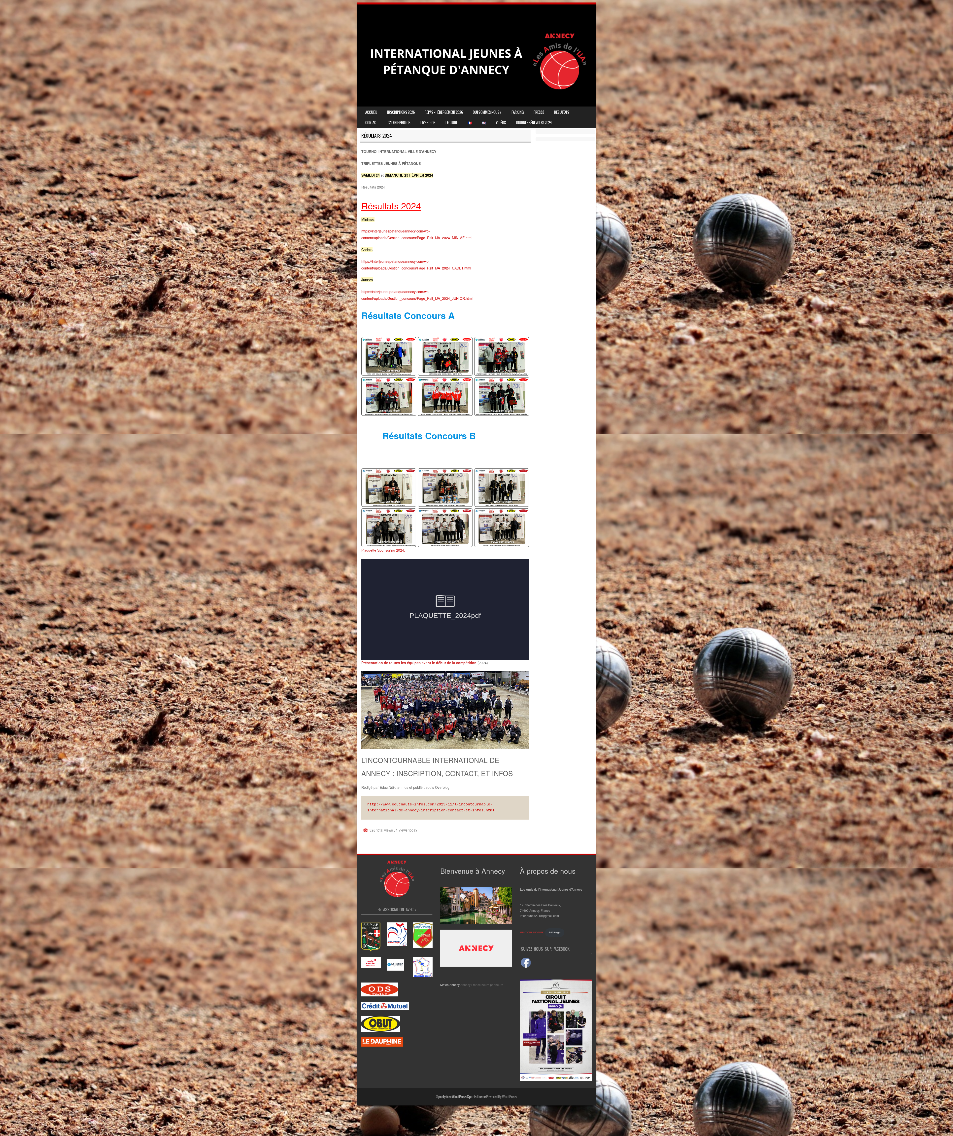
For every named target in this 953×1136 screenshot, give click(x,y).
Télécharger (555, 932)
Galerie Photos (399, 122)
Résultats (561, 112)
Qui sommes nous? (487, 112)
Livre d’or (428, 122)
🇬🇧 (484, 122)
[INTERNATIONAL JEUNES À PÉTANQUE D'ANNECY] (476, 99)
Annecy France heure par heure (481, 985)
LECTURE (451, 122)
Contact (371, 122)
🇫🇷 (470, 122)
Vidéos (501, 122)
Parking (517, 112)
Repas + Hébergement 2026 (444, 112)
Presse (539, 112)
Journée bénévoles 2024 (534, 122)
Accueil (371, 112)
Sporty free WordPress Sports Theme (461, 1096)
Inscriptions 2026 (401, 112)
